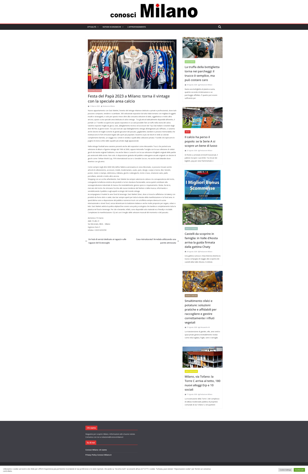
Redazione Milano (109, 106)
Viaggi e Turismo (191, 228)
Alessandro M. (205, 327)
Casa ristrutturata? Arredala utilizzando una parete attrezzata (156, 241)
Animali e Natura (191, 295)
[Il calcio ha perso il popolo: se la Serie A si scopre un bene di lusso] (203, 117)
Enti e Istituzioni (191, 371)
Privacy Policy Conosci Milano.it (98, 455)
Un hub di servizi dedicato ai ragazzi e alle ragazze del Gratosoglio (107, 241)
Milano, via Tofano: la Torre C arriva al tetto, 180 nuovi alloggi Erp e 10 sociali (202, 382)
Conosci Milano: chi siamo (96, 450)
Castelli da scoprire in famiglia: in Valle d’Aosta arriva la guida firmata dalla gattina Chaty (201, 240)
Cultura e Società (95, 90)
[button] (97, 27)
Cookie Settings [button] (285, 470)
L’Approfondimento (137, 27)
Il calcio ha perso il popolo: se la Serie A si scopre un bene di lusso (201, 141)
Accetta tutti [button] (299, 470)
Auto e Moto (190, 62)
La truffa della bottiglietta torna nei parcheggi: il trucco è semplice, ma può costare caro (202, 73)
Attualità (91, 27)
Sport (188, 132)
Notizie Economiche (112, 27)
